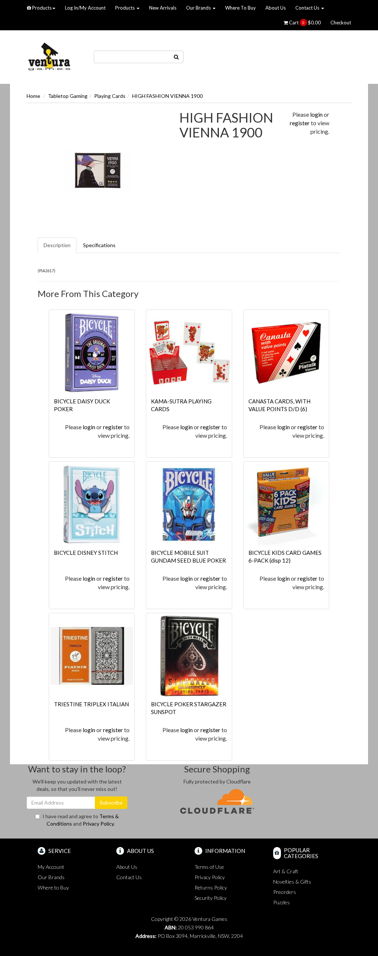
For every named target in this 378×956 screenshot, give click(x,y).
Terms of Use (209, 867)
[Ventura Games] (49, 56)
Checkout (340, 22)
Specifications (99, 245)
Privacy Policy (98, 823)
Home (33, 96)
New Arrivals (162, 8)
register (300, 122)
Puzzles (281, 902)
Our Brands (199, 8)
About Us (275, 8)
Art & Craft (285, 871)
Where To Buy (240, 8)
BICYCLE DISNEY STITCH (86, 552)
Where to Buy (53, 887)
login (316, 114)
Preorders (284, 892)
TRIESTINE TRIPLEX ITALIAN (91, 704)
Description (57, 245)
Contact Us (307, 8)
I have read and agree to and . (80, 820)
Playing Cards (110, 96)
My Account (51, 867)
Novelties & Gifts (292, 881)
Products (41, 8)
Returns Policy (211, 887)
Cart (304, 22)
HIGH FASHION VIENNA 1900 (167, 96)
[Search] (176, 57)
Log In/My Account (85, 8)
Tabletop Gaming (67, 96)
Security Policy (211, 898)
